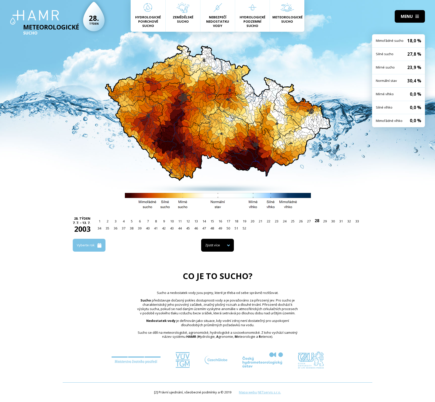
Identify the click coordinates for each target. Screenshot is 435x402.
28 (317, 220)
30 (333, 221)
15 (212, 221)
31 (341, 221)
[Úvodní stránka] (34, 17)
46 (196, 228)
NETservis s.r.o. (269, 392)
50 (228, 228)
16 (220, 221)
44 (180, 228)
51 (236, 228)
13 (196, 221)
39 (139, 228)
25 (293, 221)
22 (268, 221)
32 (349, 221)
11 (180, 221)
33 (357, 221)
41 (156, 228)
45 (188, 228)
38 (131, 228)
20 (252, 221)
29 (325, 221)
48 (212, 228)
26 (301, 221)
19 (244, 221)
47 (204, 228)
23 (276, 221)
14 (204, 221)
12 (188, 221)
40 (148, 228)
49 (220, 228)
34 (99, 228)
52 (244, 228)
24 (284, 221)
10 (172, 221)
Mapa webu (248, 392)
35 (107, 228)
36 (115, 228)
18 (236, 221)
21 (260, 221)
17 (228, 221)
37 (123, 228)
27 (309, 221)
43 (172, 228)
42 (164, 228)
